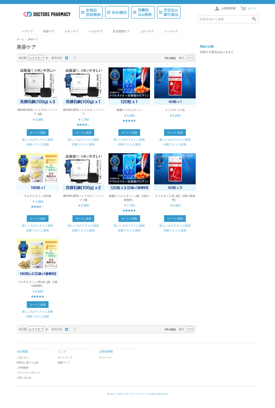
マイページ (105, 357)
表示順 (23, 57)
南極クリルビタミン (129, 109)
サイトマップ (65, 357)
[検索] (254, 19)
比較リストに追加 (37, 144)
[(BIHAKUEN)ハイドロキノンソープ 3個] (38, 86)
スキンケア (71, 31)
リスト (74, 58)
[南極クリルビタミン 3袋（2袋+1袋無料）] (129, 172)
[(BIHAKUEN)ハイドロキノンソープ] (83, 86)
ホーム (20, 39)
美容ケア (48, 31)
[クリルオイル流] (175, 86)
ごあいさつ (23, 357)
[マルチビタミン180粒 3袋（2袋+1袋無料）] (38, 258)
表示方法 (57, 57)
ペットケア (171, 31)
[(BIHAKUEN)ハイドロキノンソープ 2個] (83, 172)
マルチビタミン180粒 (37, 195)
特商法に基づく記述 (27, 362)
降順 (47, 58)
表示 (181, 57)
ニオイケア (147, 31)
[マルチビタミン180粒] (38, 172)
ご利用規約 (23, 367)
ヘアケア (27, 31)
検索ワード (64, 362)
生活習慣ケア (121, 31)
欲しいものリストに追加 (37, 139)
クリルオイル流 (175, 109)
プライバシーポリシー (29, 372)
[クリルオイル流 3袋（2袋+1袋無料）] (175, 172)
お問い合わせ (24, 377)
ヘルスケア (96, 31)
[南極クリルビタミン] (129, 86)
